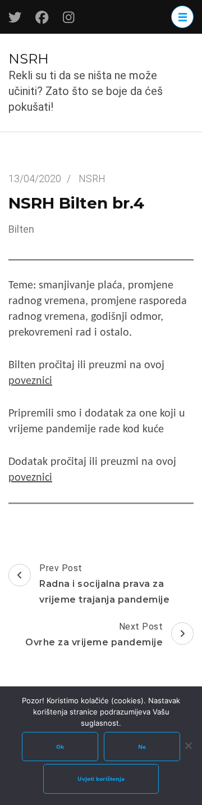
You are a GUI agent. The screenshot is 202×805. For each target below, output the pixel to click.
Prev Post (104, 584)
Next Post (94, 634)
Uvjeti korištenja (101, 779)
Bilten (21, 229)
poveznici (30, 381)
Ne (142, 746)
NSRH (28, 59)
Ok (60, 746)
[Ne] (188, 745)
